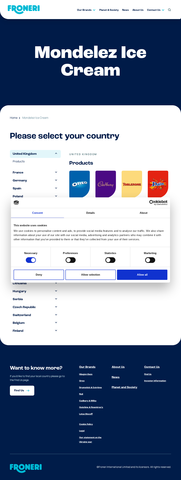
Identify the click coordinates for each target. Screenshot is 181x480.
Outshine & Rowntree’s (91, 407)
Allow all (142, 274)
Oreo (81, 381)
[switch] (71, 260)
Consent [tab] (37, 212)
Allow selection (90, 274)
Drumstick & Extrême (90, 388)
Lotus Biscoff (86, 414)
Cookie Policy (86, 424)
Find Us (147, 374)
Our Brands (87, 367)
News (115, 377)
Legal (81, 431)
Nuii (81, 394)
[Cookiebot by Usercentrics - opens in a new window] (151, 202)
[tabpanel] (118, 187)
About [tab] (143, 212)
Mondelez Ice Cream (35, 118)
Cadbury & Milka (87, 401)
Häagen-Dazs (85, 374)
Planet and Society (124, 387)
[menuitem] (85, 10)
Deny (39, 274)
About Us (118, 367)
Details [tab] (90, 212)
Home (13, 118)
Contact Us (152, 367)
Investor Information (155, 381)
